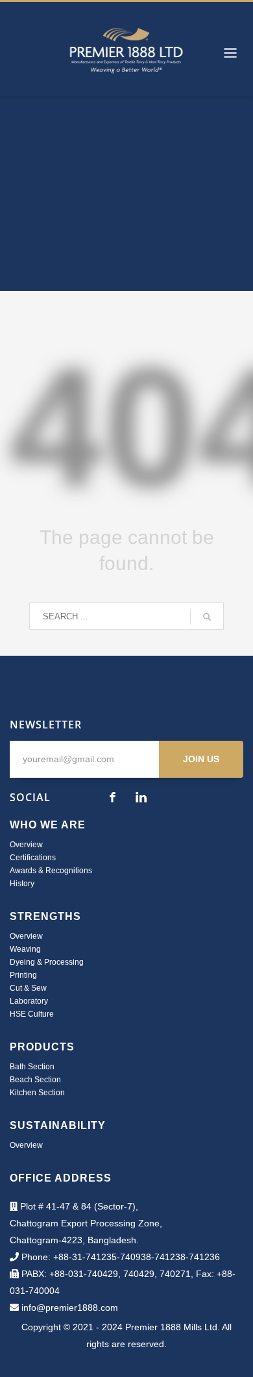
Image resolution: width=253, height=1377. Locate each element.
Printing (23, 975)
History (22, 883)
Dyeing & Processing (47, 962)
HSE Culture (32, 1014)
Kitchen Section (37, 1092)
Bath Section (32, 1066)
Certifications (33, 857)
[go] (207, 616)
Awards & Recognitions (51, 870)
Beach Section (35, 1079)
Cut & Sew (28, 988)
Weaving (25, 949)
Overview (26, 844)
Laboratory (29, 1001)
